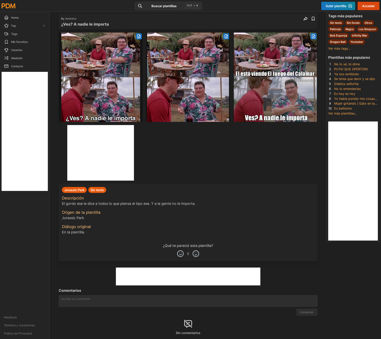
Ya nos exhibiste (346, 74)
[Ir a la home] (8, 5)
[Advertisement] (25, 131)
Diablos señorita (346, 84)
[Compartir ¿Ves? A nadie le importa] (305, 18)
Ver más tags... (339, 48)
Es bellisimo (343, 108)
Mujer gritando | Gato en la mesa (354, 103)
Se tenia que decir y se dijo (354, 79)
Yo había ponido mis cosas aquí (354, 99)
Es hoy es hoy (344, 94)
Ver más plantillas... (342, 113)
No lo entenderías (347, 89)
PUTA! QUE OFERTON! (351, 69)
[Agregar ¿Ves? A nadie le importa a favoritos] (313, 18)
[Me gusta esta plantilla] (195, 253)
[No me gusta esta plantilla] (180, 253)
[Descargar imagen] (139, 36)
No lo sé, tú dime (347, 64)
